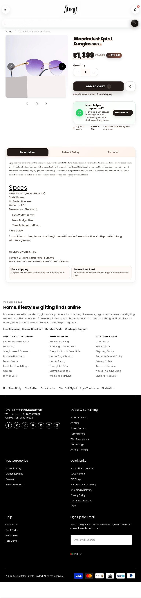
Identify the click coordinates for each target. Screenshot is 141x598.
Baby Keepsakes (60, 371)
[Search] (134, 23)
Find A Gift (108, 388)
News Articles (77, 473)
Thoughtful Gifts (59, 366)
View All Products (15, 484)
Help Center (12, 540)
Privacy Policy (104, 361)
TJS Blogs (75, 479)
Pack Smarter (48, 388)
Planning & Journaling (62, 346)
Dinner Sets (10, 376)
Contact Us (102, 341)
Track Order (103, 346)
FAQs (73, 506)
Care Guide (16, 230)
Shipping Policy (105, 351)
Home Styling (57, 361)
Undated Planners (14, 356)
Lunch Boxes (10, 361)
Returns (113, 152)
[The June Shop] (70, 9)
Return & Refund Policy (109, 356)
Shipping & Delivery (81, 489)
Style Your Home (89, 388)
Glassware (9, 346)
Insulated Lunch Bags (15, 366)
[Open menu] (6, 10)
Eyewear (10, 479)
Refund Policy (70, 152)
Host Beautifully (12, 388)
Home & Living (13, 468)
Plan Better (31, 388)
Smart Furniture (78, 417)
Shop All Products (106, 376)
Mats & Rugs (77, 444)
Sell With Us (12, 535)
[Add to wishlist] (130, 86)
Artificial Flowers (79, 449)
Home (9, 31)
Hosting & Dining (59, 341)
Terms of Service (106, 366)
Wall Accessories (79, 439)
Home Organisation (61, 356)
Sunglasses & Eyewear (16, 351)
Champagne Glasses (16, 341)
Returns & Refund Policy (83, 484)
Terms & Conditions (81, 500)
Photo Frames (78, 428)
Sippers (7, 371)
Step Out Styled (68, 388)
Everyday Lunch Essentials (65, 351)
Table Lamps (77, 433)
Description (27, 152)
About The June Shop (108, 371)
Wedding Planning (60, 376)
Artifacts (74, 422)
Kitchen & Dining (14, 473)
